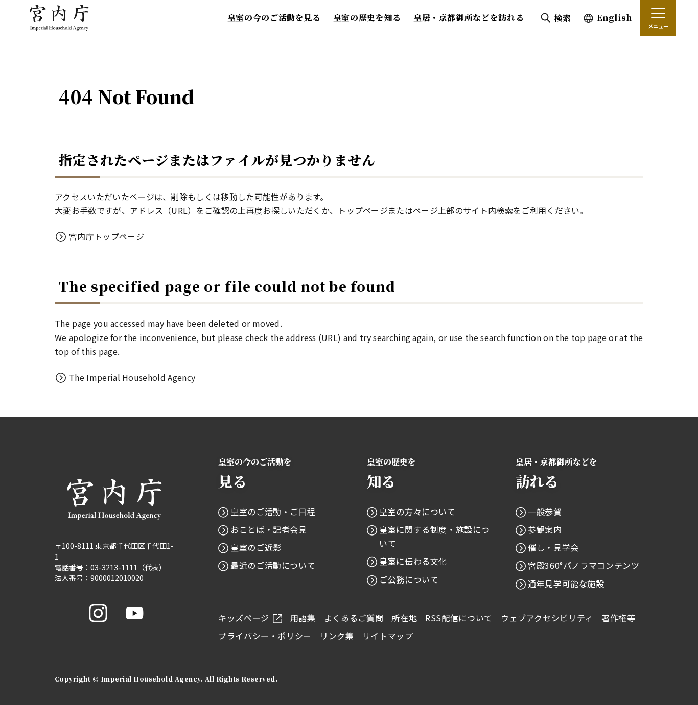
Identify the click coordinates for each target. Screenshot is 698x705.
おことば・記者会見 (268, 529)
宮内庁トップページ (106, 236)
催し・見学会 (553, 547)
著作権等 (618, 618)
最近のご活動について (272, 565)
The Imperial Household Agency (132, 377)
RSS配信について (459, 618)
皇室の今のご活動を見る (274, 17)
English (614, 17)
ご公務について (408, 579)
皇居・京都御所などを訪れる (468, 17)
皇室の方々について (417, 511)
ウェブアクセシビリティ (547, 618)
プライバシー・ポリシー (265, 635)
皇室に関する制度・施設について (434, 536)
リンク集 (337, 635)
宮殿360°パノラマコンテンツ (584, 565)
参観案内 (545, 529)
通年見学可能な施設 (566, 583)
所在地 (404, 618)
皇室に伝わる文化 (413, 561)
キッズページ (243, 618)
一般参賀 (545, 511)
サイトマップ (387, 635)
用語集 (303, 618)
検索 (562, 18)
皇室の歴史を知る (367, 17)
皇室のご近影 (256, 547)
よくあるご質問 (353, 618)
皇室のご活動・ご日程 (272, 511)
